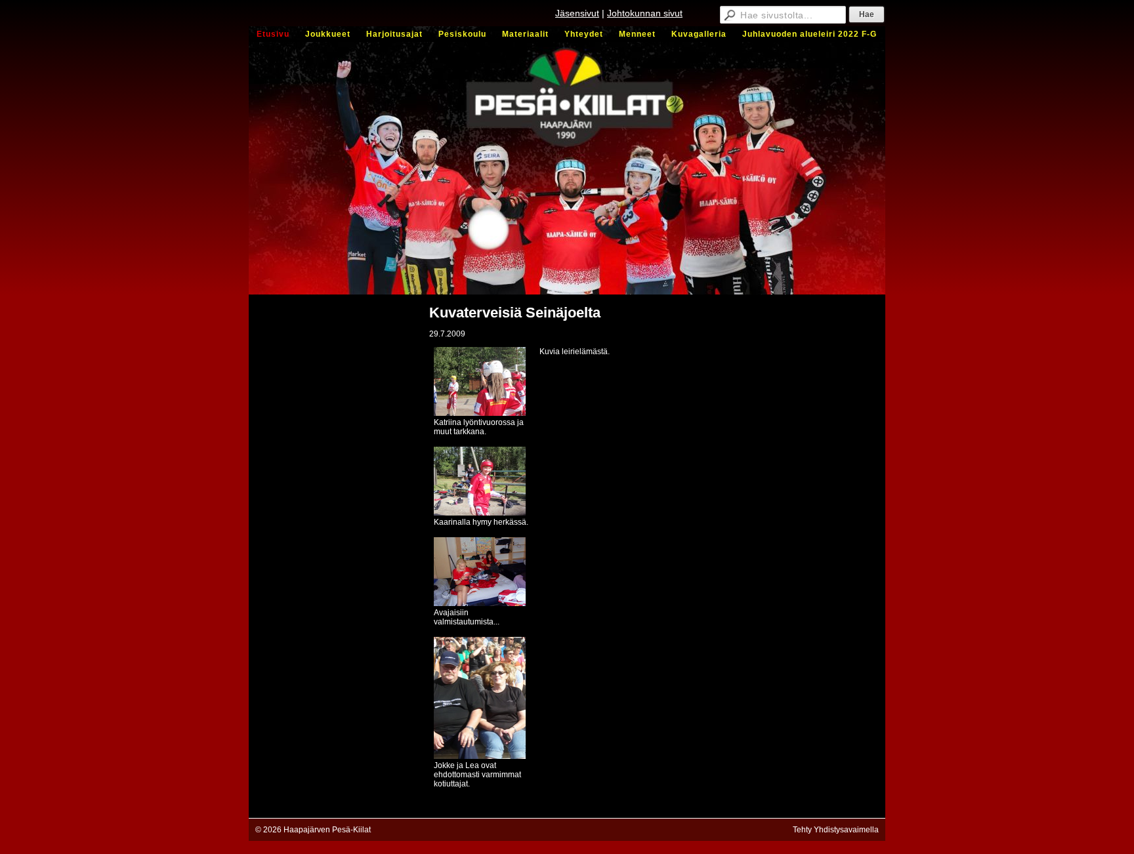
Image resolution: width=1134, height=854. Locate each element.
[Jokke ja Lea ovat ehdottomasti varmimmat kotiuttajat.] (480, 756)
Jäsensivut (577, 13)
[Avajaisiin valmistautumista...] (480, 603)
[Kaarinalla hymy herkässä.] (480, 513)
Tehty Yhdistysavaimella (836, 829)
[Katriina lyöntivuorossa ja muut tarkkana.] (480, 413)
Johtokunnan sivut (644, 13)
